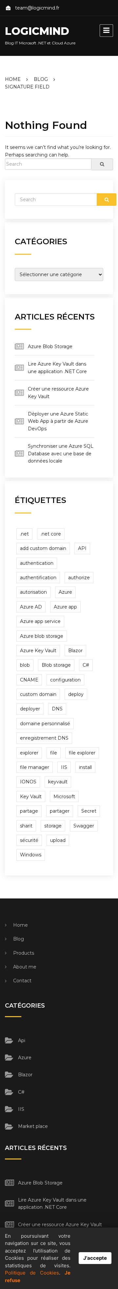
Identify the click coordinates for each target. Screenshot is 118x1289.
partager (59, 811)
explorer (29, 753)
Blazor (75, 651)
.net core (51, 534)
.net (24, 534)
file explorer (82, 753)
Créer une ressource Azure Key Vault (60, 1225)
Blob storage (56, 665)
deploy (76, 694)
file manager (34, 767)
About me (24, 967)
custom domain (38, 694)
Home (20, 925)
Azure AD (31, 607)
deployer (30, 709)
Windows (30, 855)
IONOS (28, 782)
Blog (18, 939)
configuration (65, 680)
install (85, 767)
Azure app (65, 607)
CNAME (29, 680)
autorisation (33, 592)
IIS (64, 767)
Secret (88, 811)
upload (58, 840)
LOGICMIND (37, 31)
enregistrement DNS (44, 738)
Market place (33, 1126)
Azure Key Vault (38, 651)
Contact (22, 981)
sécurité (29, 840)
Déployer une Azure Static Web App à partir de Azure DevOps (58, 421)
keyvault (58, 782)
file (53, 753)
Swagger (83, 826)
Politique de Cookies (32, 1273)
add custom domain (43, 548)
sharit (26, 826)
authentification (38, 578)
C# (86, 665)
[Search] (102, 164)
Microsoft (64, 797)
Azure (65, 592)
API (82, 548)
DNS (57, 709)
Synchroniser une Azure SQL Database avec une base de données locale (60, 453)
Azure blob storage (41, 636)
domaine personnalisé (45, 724)
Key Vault (31, 797)
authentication (36, 563)
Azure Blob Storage (50, 346)
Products (23, 953)
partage (29, 811)
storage (53, 826)
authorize (79, 578)
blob (25, 665)
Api (21, 1040)
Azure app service (40, 621)
